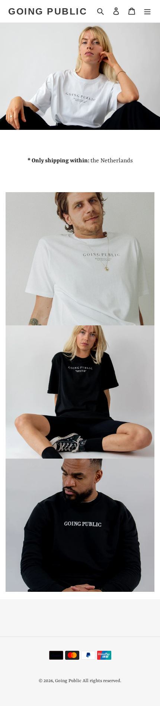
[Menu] (147, 11)
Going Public (47, 11)
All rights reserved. (102, 681)
